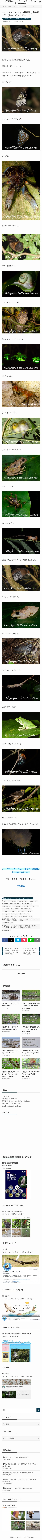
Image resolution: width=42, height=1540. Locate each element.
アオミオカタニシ (22, 901)
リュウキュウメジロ (7, 916)
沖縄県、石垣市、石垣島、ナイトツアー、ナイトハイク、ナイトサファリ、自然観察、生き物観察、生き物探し (20, 919)
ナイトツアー (27, 18)
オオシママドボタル (15, 903)
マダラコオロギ (15, 908)
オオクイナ (5, 903)
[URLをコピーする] (37, 940)
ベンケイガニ (5, 908)
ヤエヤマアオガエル (26, 908)
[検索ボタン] (40, 2)
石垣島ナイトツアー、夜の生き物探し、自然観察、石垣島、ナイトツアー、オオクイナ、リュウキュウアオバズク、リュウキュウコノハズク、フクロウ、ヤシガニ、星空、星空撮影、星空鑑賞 (20, 926)
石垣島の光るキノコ (7, 923)
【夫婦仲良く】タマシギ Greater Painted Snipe (17, 1474)
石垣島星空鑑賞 (6, 930)
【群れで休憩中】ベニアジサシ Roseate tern (17, 1489)
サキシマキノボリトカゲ (18, 906)
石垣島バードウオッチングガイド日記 (13, 18)
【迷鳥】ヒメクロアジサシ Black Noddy (15, 1458)
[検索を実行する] (38, 1410)
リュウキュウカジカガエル (25, 911)
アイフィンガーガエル (10, 901)
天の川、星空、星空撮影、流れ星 (23, 916)
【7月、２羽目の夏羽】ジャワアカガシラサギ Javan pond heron (19, 1466)
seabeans (21, 973)
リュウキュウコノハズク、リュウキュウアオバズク (15, 914)
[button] (5, 940)
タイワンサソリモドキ (33, 906)
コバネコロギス (6, 906)
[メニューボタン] (2, 2)
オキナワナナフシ (27, 903)
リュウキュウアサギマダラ (9, 911)
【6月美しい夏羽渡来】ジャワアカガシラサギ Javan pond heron (19, 1481)
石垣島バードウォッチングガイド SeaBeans (21, 2)
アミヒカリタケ (33, 901)
